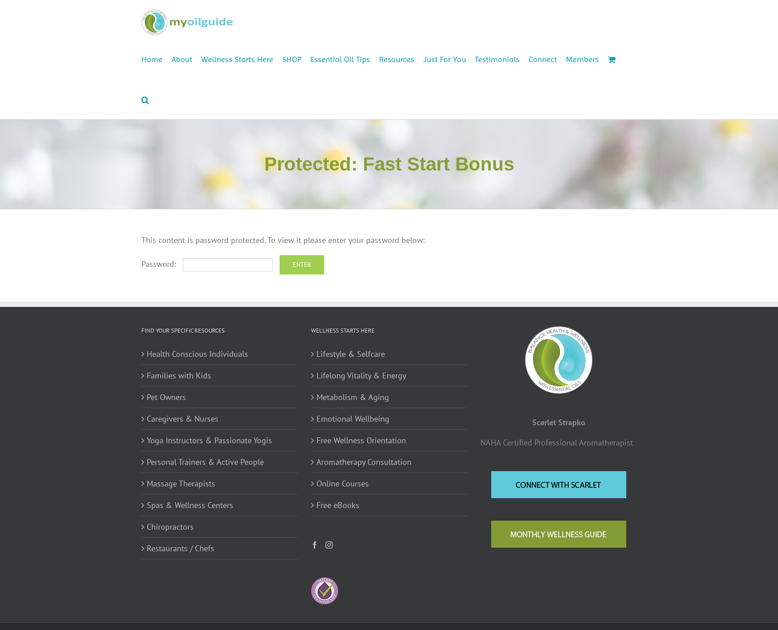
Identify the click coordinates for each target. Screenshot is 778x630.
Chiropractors (170, 527)
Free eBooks (338, 505)
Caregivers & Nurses (182, 419)
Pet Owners (166, 397)
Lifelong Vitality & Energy (361, 375)
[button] (145, 99)
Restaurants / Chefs (180, 548)
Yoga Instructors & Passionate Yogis (209, 440)
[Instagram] (329, 545)
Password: (159, 264)
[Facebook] (314, 545)
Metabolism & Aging (353, 397)
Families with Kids (179, 375)
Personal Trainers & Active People (205, 462)
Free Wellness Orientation (361, 440)
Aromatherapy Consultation (364, 462)
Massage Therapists (181, 483)
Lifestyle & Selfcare (351, 354)
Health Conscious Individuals (197, 354)
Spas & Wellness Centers (190, 505)
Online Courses (343, 483)
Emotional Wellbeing (353, 419)
